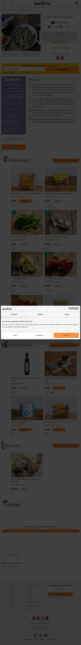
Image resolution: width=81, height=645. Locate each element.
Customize (39, 335)
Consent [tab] (14, 314)
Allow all (66, 335)
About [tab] (67, 314)
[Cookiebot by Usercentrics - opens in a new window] (70, 308)
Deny (15, 335)
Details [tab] (40, 314)
